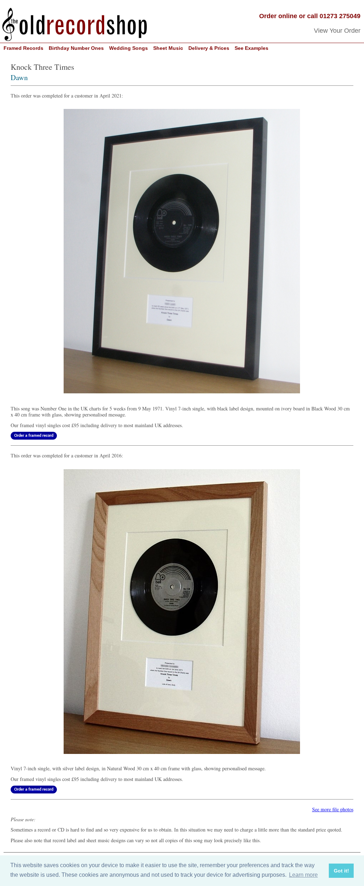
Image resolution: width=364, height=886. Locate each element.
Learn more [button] (303, 875)
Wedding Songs (128, 48)
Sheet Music (168, 48)
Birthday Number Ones (76, 48)
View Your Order (337, 30)
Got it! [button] (341, 871)
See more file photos (332, 809)
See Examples (251, 48)
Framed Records (23, 48)
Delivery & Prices (208, 48)
